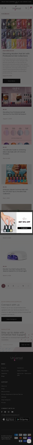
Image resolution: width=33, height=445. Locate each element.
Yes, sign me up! (24, 228)
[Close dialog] (31, 213)
